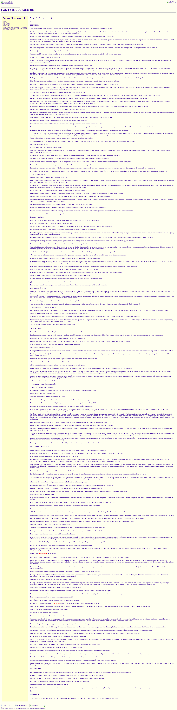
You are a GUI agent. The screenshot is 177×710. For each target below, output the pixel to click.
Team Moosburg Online (23, 708)
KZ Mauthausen (6, 25)
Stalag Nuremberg (6, 23)
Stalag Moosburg (6, 24)
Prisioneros (5, 21)
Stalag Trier (5, 22)
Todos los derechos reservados (37, 708)
